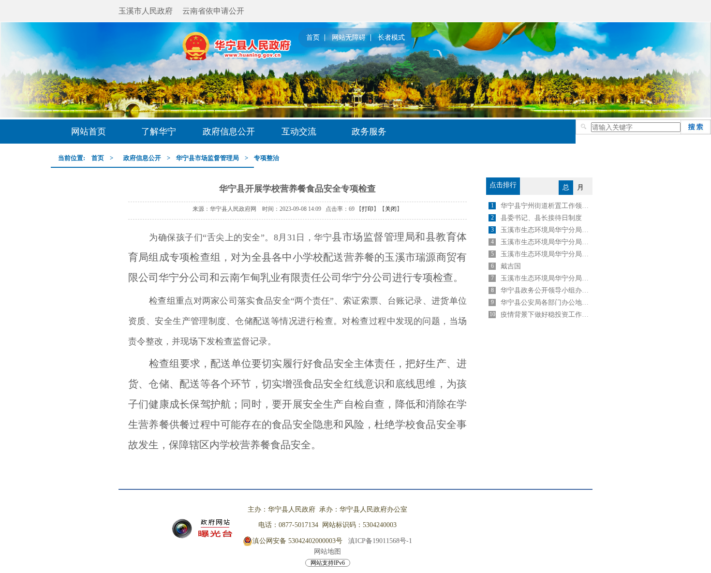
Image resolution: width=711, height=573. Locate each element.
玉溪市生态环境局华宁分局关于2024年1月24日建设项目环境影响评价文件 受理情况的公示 (546, 230)
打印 (367, 209)
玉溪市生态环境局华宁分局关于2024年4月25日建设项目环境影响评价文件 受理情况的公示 (546, 278)
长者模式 (391, 37)
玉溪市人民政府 (145, 11)
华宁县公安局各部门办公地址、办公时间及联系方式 (546, 302)
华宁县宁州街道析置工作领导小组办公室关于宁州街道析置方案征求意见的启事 (546, 205)
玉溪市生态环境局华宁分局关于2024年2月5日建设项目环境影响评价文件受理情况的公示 (546, 242)
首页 (313, 37)
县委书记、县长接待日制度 (541, 217)
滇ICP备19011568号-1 (380, 540)
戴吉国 (511, 266)
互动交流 (298, 131)
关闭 (391, 209)
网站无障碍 (349, 37)
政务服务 (369, 131)
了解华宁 (158, 131)
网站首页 (88, 131)
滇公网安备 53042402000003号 (297, 540)
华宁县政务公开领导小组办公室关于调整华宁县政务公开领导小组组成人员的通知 (546, 290)
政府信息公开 (229, 131)
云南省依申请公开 (213, 11)
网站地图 (327, 551)
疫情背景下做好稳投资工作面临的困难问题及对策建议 (546, 314)
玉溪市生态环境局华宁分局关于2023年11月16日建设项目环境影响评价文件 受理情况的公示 (546, 254)
